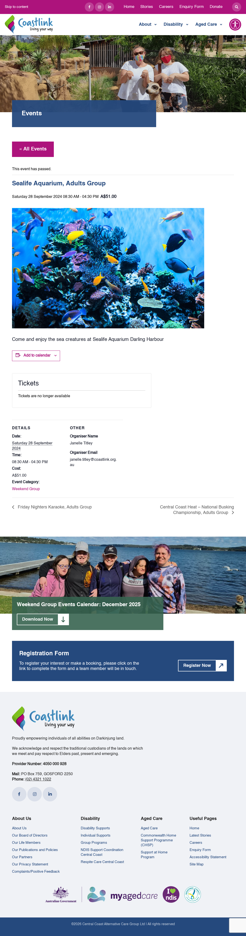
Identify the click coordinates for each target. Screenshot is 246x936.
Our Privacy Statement (30, 864)
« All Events (33, 149)
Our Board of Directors (30, 835)
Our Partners (22, 857)
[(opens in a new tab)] (89, 7)
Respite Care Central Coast (102, 862)
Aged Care (206, 24)
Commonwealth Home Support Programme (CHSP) (158, 840)
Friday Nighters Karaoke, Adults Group (54, 507)
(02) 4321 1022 (38, 779)
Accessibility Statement (208, 857)
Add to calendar (37, 356)
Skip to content (16, 7)
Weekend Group (26, 489)
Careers (166, 7)
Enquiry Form (191, 7)
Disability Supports (95, 828)
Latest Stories (200, 835)
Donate (216, 7)
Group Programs (94, 843)
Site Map (196, 864)
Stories (146, 7)
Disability (173, 24)
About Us (19, 828)
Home (129, 7)
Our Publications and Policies (35, 850)
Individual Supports (96, 835)
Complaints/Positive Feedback (36, 871)
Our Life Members (26, 843)
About (145, 24)
